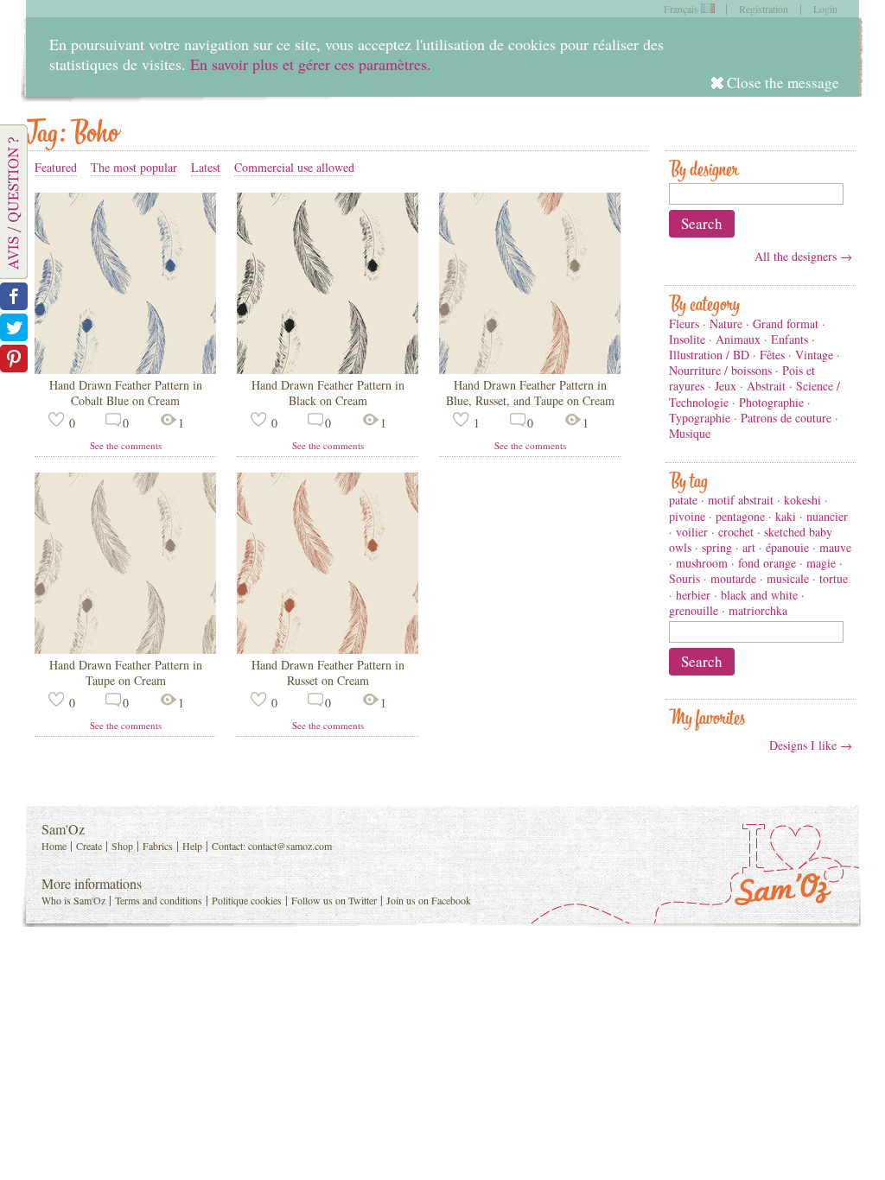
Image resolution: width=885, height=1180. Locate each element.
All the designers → (803, 256)
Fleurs (684, 323)
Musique (689, 433)
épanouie (787, 547)
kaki (785, 516)
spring (717, 547)
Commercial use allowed (294, 167)
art (748, 547)
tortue (833, 578)
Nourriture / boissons (720, 370)
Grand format (785, 323)
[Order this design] (125, 369)
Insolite (687, 339)
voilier (692, 531)
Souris (684, 578)
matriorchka (758, 610)
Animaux (738, 339)
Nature (726, 323)
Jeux (725, 385)
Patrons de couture (786, 417)
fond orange (767, 563)
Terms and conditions (158, 900)
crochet (736, 531)
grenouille (693, 610)
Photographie (771, 402)
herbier (693, 595)
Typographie (699, 417)
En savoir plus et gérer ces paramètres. (310, 64)
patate (683, 500)
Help (192, 846)
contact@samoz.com (290, 846)
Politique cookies (247, 900)
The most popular (134, 167)
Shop (122, 846)
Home (54, 846)
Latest (205, 167)
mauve (835, 547)
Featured (56, 167)
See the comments (126, 445)
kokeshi (802, 500)
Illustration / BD (709, 354)
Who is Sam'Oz (73, 900)
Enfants (789, 339)
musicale (788, 578)
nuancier (827, 516)
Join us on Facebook (428, 900)
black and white (759, 595)
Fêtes (772, 354)
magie (821, 563)
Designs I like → (810, 745)
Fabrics (158, 846)
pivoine (687, 516)
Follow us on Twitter (334, 900)
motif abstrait (741, 500)
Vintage (814, 354)
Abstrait (766, 385)
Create (89, 846)
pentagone (740, 516)
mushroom (702, 563)
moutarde (733, 578)
